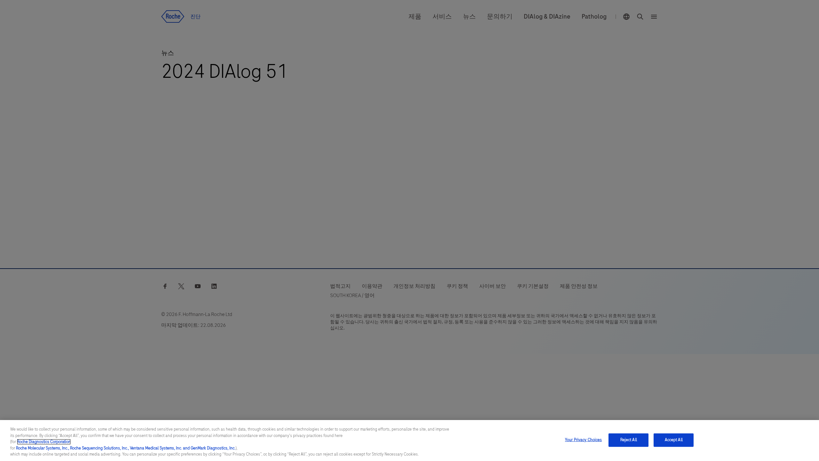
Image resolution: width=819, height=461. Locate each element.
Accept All (674, 440)
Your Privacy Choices (583, 440)
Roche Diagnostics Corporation (44, 442)
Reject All (628, 440)
